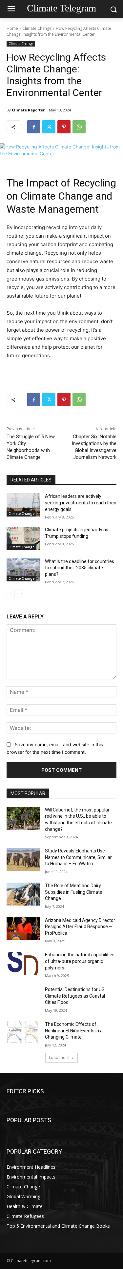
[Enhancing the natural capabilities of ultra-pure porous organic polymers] (23, 963)
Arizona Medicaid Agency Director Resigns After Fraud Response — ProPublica (80, 927)
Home (12, 28)
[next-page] (21, 594)
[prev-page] (11, 594)
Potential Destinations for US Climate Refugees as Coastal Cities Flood (75, 996)
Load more (59, 1057)
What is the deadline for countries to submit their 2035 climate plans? (79, 568)
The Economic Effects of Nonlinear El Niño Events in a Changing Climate (74, 1031)
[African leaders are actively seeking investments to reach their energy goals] (23, 504)
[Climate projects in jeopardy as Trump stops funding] (23, 538)
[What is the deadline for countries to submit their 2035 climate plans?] (23, 569)
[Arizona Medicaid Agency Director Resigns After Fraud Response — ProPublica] (23, 928)
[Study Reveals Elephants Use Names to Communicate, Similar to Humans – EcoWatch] (23, 859)
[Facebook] (33, 126)
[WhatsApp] (79, 126)
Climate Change (36, 28)
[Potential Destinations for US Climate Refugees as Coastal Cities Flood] (23, 997)
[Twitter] (48, 126)
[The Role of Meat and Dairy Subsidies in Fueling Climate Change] (23, 894)
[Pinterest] (64, 126)
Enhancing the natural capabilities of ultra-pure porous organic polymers (79, 961)
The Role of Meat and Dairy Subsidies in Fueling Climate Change (73, 892)
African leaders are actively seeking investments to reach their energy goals (80, 503)
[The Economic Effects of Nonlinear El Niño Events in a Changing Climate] (23, 1032)
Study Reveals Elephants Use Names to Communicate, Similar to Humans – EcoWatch (78, 857)
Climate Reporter (28, 109)
